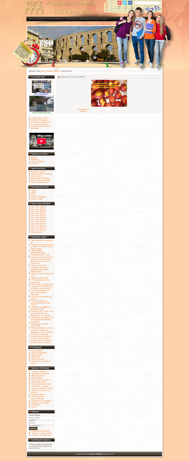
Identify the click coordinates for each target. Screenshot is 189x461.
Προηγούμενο (83, 109)
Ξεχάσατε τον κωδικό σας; (41, 435)
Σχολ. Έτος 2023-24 (38, 209)
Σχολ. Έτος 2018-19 (38, 220)
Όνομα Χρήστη (34, 415)
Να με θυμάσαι (34, 425)
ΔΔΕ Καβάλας (36, 378)
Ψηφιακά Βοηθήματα (39, 197)
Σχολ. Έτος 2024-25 (38, 207)
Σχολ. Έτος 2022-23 (38, 211)
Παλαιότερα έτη (37, 232)
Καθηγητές (35, 159)
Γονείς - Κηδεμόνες (38, 161)
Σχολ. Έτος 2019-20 (38, 218)
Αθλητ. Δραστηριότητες (39, 182)
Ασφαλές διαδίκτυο (38, 394)
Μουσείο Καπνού (37, 359)
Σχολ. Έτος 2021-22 (38, 213)
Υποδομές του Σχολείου (40, 118)
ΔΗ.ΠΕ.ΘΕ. (35, 357)
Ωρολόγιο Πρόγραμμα (39, 120)
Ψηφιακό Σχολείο (37, 376)
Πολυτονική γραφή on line (41, 384)
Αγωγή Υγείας (36, 176)
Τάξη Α (33, 190)
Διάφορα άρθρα (37, 199)
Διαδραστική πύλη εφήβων (41, 401)
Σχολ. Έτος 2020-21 (38, 215)
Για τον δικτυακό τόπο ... (56, 19)
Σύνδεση (33, 428)
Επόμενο (83, 111)
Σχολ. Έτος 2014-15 (38, 228)
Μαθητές (34, 157)
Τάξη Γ (33, 195)
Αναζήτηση (39, 19)
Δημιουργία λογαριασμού (40, 431)
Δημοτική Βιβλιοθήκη (39, 353)
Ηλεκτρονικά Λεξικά (38, 382)
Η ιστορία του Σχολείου (39, 124)
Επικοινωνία (72, 19)
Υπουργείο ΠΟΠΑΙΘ (39, 371)
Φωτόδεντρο (36, 405)
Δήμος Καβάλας (37, 351)
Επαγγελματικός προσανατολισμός (37, 398)
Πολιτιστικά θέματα (38, 172)
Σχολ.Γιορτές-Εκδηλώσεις (40, 178)
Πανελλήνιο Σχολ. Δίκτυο (40, 380)
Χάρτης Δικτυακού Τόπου (89, 19)
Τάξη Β (33, 192)
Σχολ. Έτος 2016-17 (38, 224)
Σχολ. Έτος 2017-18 (38, 222)
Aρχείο (104, 19)
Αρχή (31, 19)
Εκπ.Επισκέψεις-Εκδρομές (41, 180)
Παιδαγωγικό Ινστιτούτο (40, 374)
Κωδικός (32, 420)
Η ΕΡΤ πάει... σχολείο (39, 386)
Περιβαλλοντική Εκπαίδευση (41, 174)
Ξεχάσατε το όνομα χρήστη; (41, 433)
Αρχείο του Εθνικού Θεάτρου (42, 388)
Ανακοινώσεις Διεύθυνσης (40, 122)
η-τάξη (33, 407)
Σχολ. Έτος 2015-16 (38, 226)
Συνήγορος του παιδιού (40, 403)
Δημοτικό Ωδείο (37, 355)
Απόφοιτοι (34, 163)
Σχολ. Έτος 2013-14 (38, 230)
